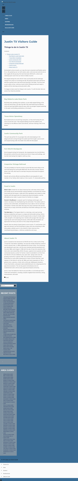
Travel (7, 277)
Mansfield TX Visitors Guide (9, 425)
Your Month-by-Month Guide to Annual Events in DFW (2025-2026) (9, 322)
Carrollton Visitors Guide (8, 384)
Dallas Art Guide (9, 27)
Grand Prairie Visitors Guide (9, 414)
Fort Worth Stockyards (15, 61)
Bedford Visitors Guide (8, 378)
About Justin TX (13, 67)
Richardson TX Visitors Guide (9, 442)
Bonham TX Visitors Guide (8, 380)
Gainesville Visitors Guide (8, 406)
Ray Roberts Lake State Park (16, 56)
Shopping (7, 21)
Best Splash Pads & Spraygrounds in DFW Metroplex (7, 326)
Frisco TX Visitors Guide (8, 405)
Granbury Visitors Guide (8, 412)
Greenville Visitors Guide (8, 417)
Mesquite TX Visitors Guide (9, 428)
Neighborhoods (9, 24)
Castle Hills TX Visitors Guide (9, 386)
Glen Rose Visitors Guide (8, 409)
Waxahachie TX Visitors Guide (9, 450)
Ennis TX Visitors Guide (8, 400)
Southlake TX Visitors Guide (9, 446)
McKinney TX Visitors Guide (9, 426)
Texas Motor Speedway (15, 58)
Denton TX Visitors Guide (8, 395)
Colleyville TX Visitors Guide (9, 391)
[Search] (15, 285)
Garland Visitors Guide (8, 408)
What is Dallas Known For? (8, 312)
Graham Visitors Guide (8, 411)
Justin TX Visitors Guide (8, 422)
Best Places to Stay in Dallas (9, 354)
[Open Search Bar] (3, 4)
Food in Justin (12, 65)
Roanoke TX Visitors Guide (9, 443)
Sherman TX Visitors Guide (9, 445)
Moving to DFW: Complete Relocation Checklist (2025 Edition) (8, 331)
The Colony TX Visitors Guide (9, 448)
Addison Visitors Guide (8, 374)
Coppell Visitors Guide (8, 392)
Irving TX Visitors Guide (8, 420)
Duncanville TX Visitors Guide (9, 398)
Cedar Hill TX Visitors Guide (9, 388)
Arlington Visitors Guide (8, 377)
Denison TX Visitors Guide (8, 394)
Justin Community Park (15, 59)
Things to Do (8, 15)
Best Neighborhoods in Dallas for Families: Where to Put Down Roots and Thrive (9, 339)
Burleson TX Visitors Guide (9, 383)
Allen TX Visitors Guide (8, 375)
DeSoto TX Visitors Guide (8, 397)
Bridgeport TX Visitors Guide (9, 381)
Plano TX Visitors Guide (8, 440)
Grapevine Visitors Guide (8, 415)
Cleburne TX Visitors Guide (9, 389)
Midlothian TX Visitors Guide (9, 429)
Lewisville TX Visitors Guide (9, 423)
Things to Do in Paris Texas (9, 439)
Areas (6, 18)
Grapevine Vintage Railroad (16, 63)
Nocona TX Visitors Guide (8, 434)
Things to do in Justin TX (13, 54)
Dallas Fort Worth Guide (11, 459)
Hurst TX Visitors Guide (8, 419)
